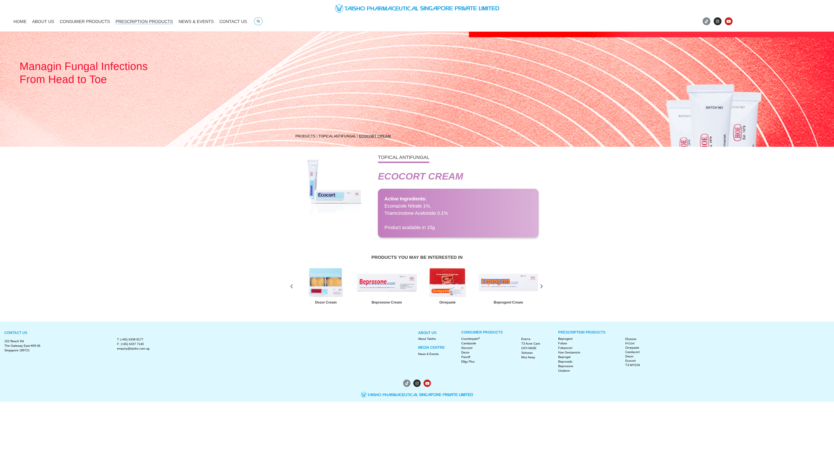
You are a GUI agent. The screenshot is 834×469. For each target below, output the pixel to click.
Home (19, 21)
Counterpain (470, 338)
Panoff (465, 357)
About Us (43, 21)
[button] (300, 286)
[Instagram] (717, 21)
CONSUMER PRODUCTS (85, 21)
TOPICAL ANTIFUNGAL (337, 136)
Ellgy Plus (468, 361)
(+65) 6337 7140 (132, 344)
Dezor (465, 352)
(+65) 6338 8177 (131, 339)
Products (305, 136)
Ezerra (525, 339)
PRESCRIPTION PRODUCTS (144, 21)
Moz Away (528, 357)
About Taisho (427, 338)
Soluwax (527, 352)
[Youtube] (729, 21)
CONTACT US (233, 21)
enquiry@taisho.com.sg (133, 348)
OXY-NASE (528, 348)
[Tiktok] (706, 21)
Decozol (466, 348)
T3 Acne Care (530, 343)
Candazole (468, 343)
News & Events (196, 21)
